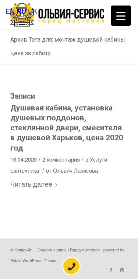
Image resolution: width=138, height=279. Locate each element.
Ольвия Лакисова (75, 170)
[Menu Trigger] (121, 16)
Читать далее (31, 183)
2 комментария (61, 159)
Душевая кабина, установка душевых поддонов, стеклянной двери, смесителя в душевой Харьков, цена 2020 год (66, 127)
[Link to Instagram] (122, 269)
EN (10, 10)
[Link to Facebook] (111, 269)
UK (32, 10)
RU (21, 11)
